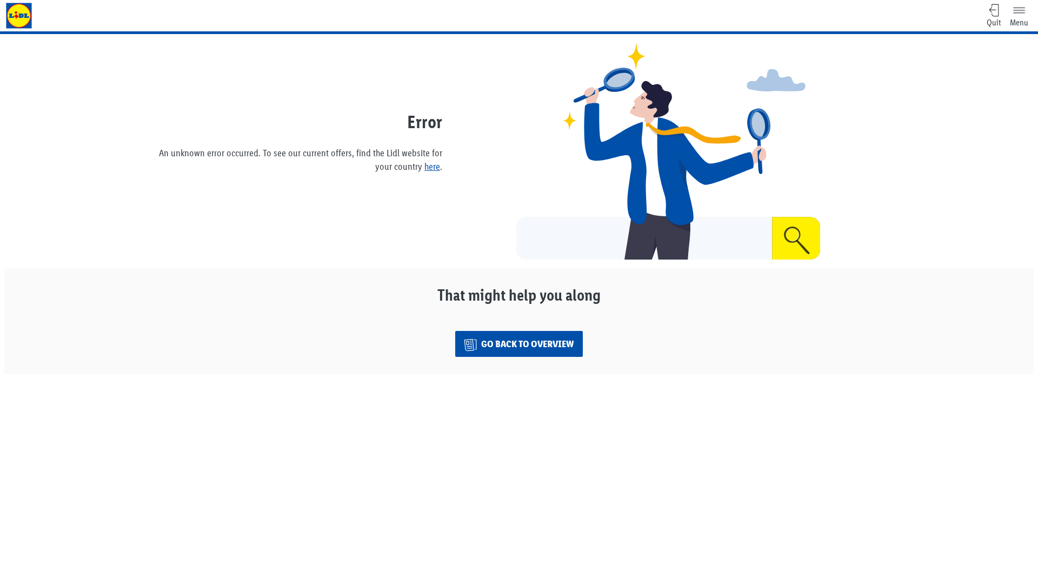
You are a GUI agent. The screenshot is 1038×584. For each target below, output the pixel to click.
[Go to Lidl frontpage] (18, 15)
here (432, 166)
